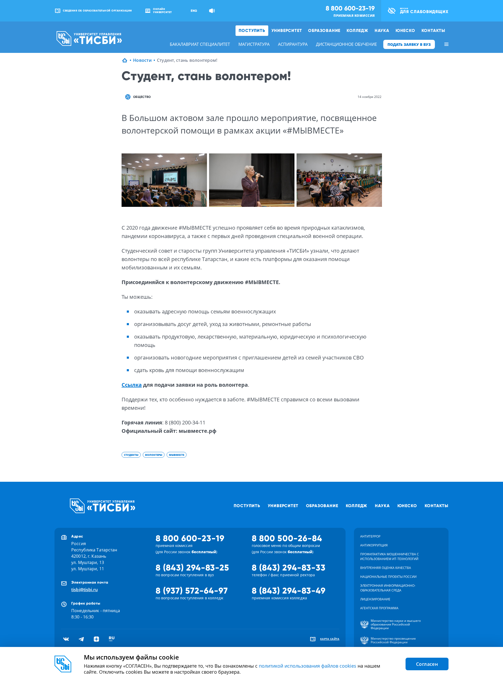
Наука (382, 30)
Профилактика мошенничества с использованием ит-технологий (389, 556)
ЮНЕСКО (405, 30)
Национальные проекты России (388, 576)
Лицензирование (375, 599)
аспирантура (293, 44)
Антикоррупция (374, 545)
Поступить (252, 30)
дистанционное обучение (346, 44)
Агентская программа (379, 608)
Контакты (433, 30)
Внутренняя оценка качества (385, 568)
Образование (324, 30)
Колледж (357, 30)
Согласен (427, 664)
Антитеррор (370, 536)
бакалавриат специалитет (200, 44)
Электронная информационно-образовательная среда (387, 588)
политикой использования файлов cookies (307, 666)
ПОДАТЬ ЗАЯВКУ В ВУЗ (409, 44)
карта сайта (330, 639)
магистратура (254, 44)
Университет (286, 30)
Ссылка (132, 384)
